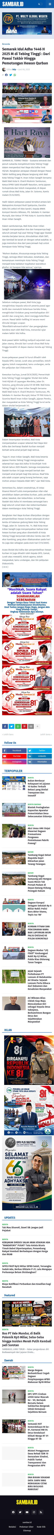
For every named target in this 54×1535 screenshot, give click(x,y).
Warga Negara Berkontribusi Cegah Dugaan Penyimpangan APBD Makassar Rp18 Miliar (39, 1376)
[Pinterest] (24, 726)
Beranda (6, 44)
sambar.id (27, 1522)
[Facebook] (6, 75)
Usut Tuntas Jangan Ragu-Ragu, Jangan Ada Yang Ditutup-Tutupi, (27, 608)
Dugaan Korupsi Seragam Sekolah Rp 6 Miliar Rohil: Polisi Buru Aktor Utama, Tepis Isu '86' (39, 908)
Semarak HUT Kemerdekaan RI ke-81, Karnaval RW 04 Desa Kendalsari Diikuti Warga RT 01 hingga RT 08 (39, 1431)
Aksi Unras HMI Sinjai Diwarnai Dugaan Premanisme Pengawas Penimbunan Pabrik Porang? (39, 836)
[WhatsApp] (15, 75)
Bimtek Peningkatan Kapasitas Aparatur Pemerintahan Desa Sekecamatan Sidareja (40, 812)
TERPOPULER (13, 771)
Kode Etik (41, 1527)
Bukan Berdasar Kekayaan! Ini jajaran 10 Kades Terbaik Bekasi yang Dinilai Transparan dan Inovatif (39, 788)
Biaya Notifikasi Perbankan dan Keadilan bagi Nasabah (26, 1285)
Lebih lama (45, 734)
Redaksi (12, 1527)
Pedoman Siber (26, 1527)
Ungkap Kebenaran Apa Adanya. (27, 611)
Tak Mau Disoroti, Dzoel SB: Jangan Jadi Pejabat (22, 1229)
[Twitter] (10, 75)
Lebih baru (8, 734)
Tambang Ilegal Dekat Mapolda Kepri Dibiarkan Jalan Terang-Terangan (39, 859)
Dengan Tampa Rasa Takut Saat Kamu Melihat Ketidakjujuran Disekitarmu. (27, 603)
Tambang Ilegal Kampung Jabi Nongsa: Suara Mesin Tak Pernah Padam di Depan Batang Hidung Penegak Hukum (40, 883)
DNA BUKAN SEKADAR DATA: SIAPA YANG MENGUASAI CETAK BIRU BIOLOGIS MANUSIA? (39, 1483)
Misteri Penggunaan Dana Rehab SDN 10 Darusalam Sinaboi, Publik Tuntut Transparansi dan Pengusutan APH (38, 1458)
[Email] (31, 726)
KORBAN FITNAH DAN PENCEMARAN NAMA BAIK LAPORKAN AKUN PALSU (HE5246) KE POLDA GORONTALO (39, 932)
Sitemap (27, 1530)
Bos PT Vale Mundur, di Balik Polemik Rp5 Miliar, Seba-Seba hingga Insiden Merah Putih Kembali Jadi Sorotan (26, 1339)
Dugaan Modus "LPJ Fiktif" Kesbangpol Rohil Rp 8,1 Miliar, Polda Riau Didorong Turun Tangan (39, 956)
